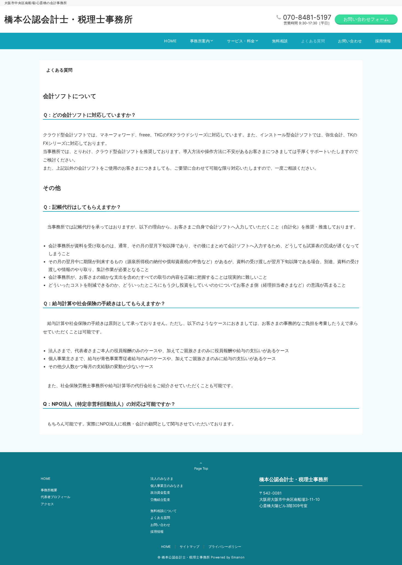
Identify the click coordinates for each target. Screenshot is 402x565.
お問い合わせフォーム (366, 19)
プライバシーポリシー (224, 547)
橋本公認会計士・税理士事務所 (68, 19)
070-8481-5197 (307, 17)
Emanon (238, 557)
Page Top (201, 468)
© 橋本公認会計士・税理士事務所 (184, 557)
